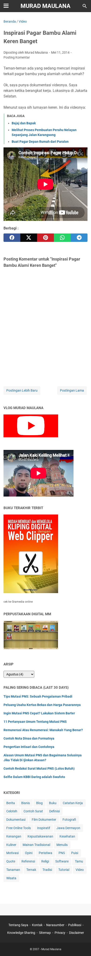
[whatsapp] (62, 237)
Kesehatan (67, 836)
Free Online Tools (18, 828)
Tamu (79, 861)
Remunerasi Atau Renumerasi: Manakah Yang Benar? (43, 730)
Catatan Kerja (73, 803)
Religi (45, 861)
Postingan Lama (72, 390)
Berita (10, 803)
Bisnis (25, 803)
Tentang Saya (18, 925)
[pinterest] (45, 237)
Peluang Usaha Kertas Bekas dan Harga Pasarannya (42, 705)
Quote (10, 861)
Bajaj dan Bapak (24, 123)
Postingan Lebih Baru (22, 390)
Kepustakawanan (40, 836)
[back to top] (81, 945)
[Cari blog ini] (85, 6)
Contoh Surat (33, 811)
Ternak (31, 870)
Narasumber (55, 925)
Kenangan (13, 836)
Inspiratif (43, 828)
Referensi (28, 861)
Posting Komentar (17, 57)
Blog (39, 803)
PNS (62, 853)
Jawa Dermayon (68, 828)
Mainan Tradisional (36, 845)
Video (80, 870)
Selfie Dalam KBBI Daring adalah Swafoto (34, 777)
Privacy (60, 933)
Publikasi (74, 925)
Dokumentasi (15, 819)
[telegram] (79, 237)
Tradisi (47, 870)
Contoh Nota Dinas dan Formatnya (29, 738)
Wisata (11, 878)
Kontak (37, 925)
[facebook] (12, 237)
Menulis (62, 845)
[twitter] (28, 237)
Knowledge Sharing (21, 933)
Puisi (74, 853)
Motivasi (12, 853)
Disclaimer (76, 933)
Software (62, 861)
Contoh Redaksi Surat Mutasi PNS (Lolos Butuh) (39, 768)
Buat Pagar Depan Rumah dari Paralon (40, 141)
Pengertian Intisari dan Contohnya (29, 747)
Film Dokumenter (44, 819)
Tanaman (13, 870)
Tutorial (63, 870)
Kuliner (11, 845)
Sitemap (45, 933)
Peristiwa (45, 853)
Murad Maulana (45, 6)
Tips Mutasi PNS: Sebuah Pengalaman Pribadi (38, 696)
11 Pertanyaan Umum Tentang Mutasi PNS (35, 721)
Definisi (54, 811)
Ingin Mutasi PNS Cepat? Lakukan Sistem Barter (39, 713)
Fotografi (69, 819)
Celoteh (11, 811)
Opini (28, 853)
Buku (52, 803)
